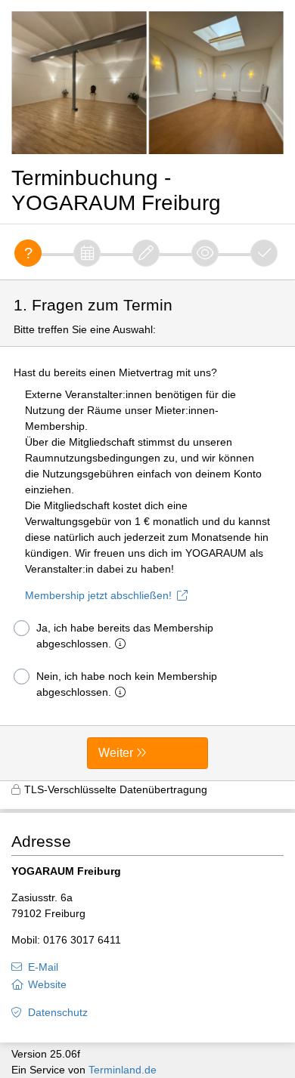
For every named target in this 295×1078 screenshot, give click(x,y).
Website (47, 984)
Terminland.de (122, 1070)
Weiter (115, 752)
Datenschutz (58, 1012)
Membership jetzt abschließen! (98, 595)
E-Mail (43, 967)
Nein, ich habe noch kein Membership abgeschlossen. (126, 684)
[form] (147, 531)
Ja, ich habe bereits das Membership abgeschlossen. (124, 636)
